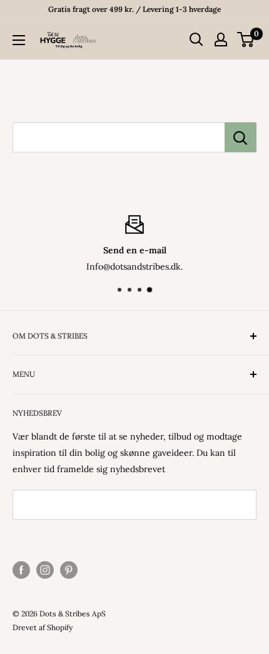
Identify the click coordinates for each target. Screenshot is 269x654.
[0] (246, 39)
